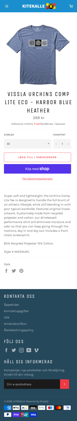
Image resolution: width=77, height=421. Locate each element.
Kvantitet (59, 134)
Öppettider (11, 305)
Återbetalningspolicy (18, 330)
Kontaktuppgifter (16, 311)
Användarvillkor (15, 324)
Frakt (37, 124)
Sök (6, 317)
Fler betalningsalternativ (37, 178)
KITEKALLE (19, 401)
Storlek (9, 134)
